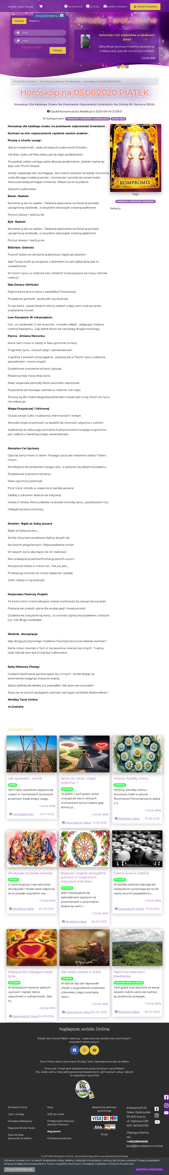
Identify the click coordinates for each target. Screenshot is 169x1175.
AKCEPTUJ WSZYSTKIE (149, 1169)
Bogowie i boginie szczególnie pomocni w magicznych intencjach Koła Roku (83, 877)
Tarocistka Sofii (23, 814)
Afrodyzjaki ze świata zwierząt (30, 873)
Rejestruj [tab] (34, 20)
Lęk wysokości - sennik (25, 778)
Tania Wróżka (15, 1134)
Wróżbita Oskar (129, 818)
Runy (50, 1107)
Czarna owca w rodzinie (131, 873)
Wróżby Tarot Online (20, 7)
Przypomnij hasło (31, 47)
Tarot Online (47, 1061)
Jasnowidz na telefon (20, 1138)
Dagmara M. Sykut (78, 822)
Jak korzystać (75, 7)
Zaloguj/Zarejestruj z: (47, 15)
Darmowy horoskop (116, 7)
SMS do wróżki (55, 1114)
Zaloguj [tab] (19, 20)
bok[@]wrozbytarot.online (145, 1146)
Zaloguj (57, 50)
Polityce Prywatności (122, 1163)
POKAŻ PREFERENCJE (19, 1169)
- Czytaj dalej (148, 57)
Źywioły (13, 880)
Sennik (12, 785)
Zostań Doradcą (147, 6)
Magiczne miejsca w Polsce (128, 983)
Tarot (90, 1061)
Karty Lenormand (65, 1061)
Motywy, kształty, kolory (131, 778)
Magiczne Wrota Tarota (21, 1128)
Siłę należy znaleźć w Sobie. (81, 972)
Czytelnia (94, 7)
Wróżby (81, 1061)
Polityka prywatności (59, 1138)
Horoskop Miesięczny (20, 1121)
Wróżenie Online (17, 1107)
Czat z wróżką (16, 1114)
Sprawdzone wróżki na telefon (111, 1061)
